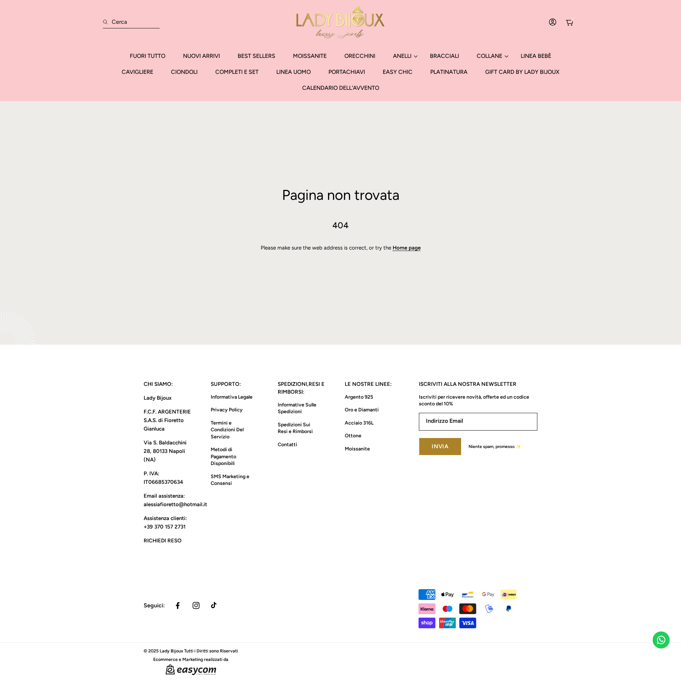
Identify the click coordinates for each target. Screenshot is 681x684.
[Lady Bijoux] (340, 22)
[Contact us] (661, 640)
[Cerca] (107, 22)
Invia (440, 446)
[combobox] (131, 22)
